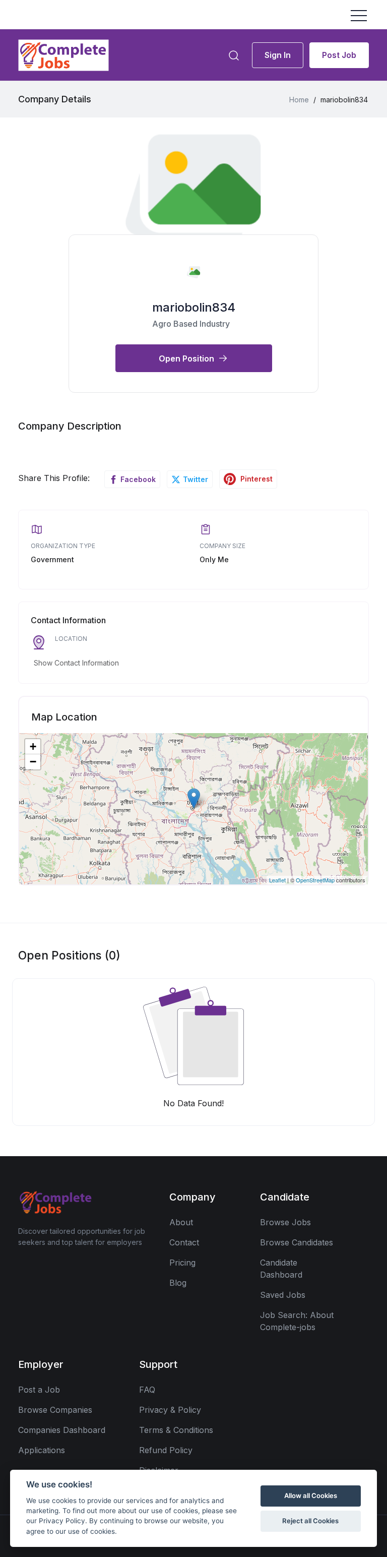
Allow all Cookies (310, 1495)
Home (299, 99)
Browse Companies (55, 1410)
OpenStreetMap (315, 880)
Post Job (339, 55)
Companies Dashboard (61, 1430)
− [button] (33, 761)
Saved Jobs (282, 1295)
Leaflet (277, 880)
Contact (184, 1242)
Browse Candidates (296, 1242)
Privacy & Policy (170, 1410)
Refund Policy (165, 1450)
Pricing (182, 1262)
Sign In (278, 55)
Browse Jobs (285, 1222)
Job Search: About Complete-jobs (297, 1321)
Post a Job (39, 1390)
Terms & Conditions (176, 1430)
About (181, 1222)
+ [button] (33, 746)
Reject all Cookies (310, 1521)
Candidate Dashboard (281, 1268)
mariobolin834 (193, 307)
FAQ (147, 1390)
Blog (177, 1283)
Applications (41, 1450)
